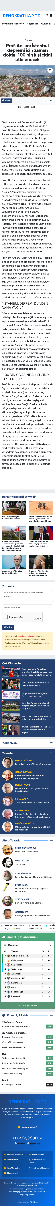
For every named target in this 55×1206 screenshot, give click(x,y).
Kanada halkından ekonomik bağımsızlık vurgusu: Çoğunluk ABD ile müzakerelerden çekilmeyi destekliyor (13, 546)
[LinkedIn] (30, 1138)
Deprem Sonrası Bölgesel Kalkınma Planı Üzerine (32, 789)
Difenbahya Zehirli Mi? (27, 1186)
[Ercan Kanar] (7, 814)
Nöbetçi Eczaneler (15, 1155)
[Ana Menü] (51, 16)
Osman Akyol (22, 912)
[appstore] (20, 1144)
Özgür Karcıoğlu (24, 824)
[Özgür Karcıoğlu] (7, 827)
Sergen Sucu (22, 899)
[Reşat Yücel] (7, 888)
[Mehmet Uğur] (7, 788)
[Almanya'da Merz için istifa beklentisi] (14, 562)
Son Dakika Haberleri (41, 1168)
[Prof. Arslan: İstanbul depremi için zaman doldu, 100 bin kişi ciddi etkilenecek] (27, 81)
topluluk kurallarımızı (27, 636)
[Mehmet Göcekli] (7, 762)
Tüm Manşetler (13, 1168)
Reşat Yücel (21, 885)
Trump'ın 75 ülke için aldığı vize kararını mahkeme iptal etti (38, 573)
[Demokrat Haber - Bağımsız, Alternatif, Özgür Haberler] (22, 16)
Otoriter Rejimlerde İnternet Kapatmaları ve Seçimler (29, 777)
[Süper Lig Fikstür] (51, 1015)
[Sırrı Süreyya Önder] (7, 850)
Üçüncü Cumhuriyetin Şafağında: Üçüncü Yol (31, 890)
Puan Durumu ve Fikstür (37, 1161)
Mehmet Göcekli (24, 761)
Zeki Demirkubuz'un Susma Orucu (32, 803)
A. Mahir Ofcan (23, 874)
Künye (7, 1183)
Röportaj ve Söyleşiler (20, 1183)
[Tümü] (51, 743)
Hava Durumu (38, 1155)
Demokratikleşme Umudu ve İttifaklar (33, 877)
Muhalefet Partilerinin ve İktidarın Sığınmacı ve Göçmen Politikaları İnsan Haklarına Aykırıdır (31, 816)
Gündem (45, 24)
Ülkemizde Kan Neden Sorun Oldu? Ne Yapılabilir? (32, 828)
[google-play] (34, 1144)
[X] (20, 1138)
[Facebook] (15, 1138)
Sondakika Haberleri (13, 24)
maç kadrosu (39, 1192)
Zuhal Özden (22, 799)
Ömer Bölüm (22, 861)
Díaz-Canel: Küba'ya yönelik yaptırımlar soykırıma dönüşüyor (39, 544)
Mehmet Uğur (22, 785)
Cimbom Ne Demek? (40, 1183)
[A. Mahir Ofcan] (7, 875)
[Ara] (47, 16)
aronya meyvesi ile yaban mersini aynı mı (27, 1189)
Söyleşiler (32, 24)
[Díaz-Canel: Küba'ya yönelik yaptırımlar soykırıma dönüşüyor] (41, 533)
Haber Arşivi (12, 1173)
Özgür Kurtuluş (24, 772)
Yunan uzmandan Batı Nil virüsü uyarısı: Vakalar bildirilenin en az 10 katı (40, 519)
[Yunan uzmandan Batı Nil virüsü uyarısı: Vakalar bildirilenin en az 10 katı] (41, 508)
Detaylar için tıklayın (28, 1006)
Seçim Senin (21, 864)
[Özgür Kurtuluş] (7, 775)
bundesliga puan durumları (20, 1192)
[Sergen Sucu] (7, 901)
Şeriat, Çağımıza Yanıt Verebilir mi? (32, 916)
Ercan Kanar (22, 811)
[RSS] (39, 1138)
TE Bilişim (34, 1202)
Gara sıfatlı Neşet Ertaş (26, 851)
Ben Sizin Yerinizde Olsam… (29, 903)
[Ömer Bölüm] (7, 862)
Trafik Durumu (13, 1160)
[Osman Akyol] (7, 914)
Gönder (8, 627)
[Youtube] (35, 1138)
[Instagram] (25, 1138)
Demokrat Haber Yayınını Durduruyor (33, 764)
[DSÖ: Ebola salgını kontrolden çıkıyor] (14, 508)
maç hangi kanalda (28, 1195)
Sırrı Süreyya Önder (25, 848)
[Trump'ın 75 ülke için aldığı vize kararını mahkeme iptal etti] (41, 562)
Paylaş (8, 100)
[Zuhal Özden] (7, 801)
